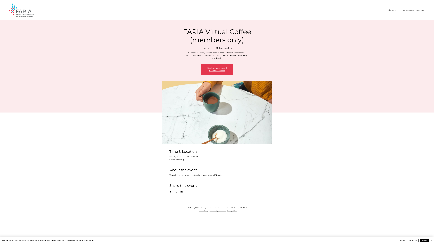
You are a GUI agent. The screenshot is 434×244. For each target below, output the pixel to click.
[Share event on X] (176, 191)
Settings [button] (402, 240)
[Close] (431, 240)
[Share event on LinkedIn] (181, 191)
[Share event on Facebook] (170, 191)
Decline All (413, 240)
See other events (217, 71)
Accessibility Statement (218, 211)
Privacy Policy (232, 211)
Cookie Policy (203, 211)
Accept (424, 240)
